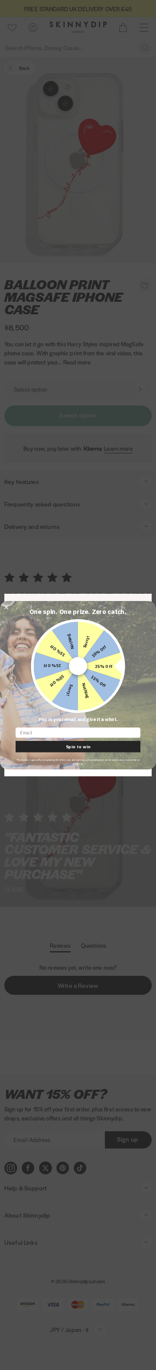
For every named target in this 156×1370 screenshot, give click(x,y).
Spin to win (78, 746)
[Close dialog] (6, 607)
